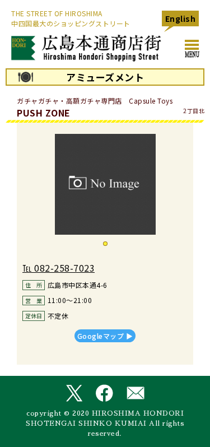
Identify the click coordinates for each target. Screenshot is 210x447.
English (180, 18)
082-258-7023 (64, 267)
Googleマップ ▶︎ (105, 336)
